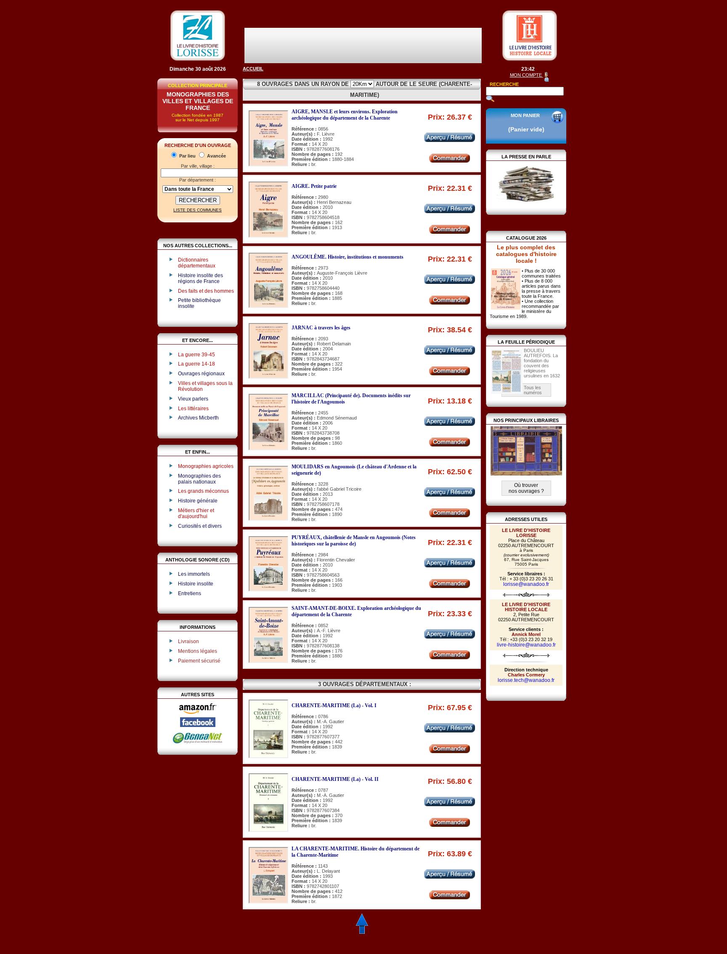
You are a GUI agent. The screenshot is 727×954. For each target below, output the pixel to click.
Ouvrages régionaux (201, 374)
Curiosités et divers (200, 526)
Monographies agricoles (205, 466)
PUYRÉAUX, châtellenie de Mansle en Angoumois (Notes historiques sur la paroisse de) (354, 540)
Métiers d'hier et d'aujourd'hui (196, 513)
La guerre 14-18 (196, 364)
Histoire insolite (195, 584)
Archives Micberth (198, 418)
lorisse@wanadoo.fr (526, 584)
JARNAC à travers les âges (321, 328)
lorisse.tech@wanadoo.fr (526, 680)
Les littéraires (193, 409)
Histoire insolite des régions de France (200, 278)
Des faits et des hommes (206, 291)
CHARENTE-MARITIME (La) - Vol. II (335, 779)
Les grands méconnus (203, 491)
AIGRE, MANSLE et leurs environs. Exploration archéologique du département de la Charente (345, 115)
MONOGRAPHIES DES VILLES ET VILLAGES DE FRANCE (197, 101)
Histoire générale (198, 501)
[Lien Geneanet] (198, 743)
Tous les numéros (533, 390)
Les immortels (194, 574)
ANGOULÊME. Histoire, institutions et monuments (347, 257)
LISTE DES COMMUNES (197, 210)
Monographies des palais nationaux (199, 479)
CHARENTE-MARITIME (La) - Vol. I (334, 705)
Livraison (188, 641)
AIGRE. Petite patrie (314, 186)
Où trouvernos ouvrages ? (526, 488)
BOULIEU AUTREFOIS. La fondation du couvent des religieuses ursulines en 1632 (542, 363)
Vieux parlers (193, 399)
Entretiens (189, 593)
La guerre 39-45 (196, 355)
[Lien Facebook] (197, 725)
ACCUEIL (253, 68)
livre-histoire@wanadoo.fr (526, 645)
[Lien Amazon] (198, 716)
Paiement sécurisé (199, 661)
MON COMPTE (526, 74)
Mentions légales (197, 651)
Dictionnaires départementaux (196, 263)
